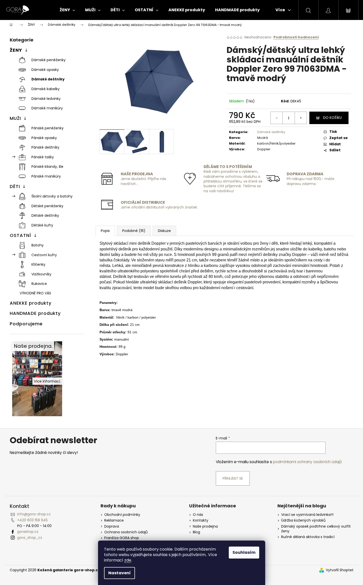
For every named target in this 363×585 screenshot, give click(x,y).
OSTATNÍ (20, 235)
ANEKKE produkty (30, 303)
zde (127, 560)
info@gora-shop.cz (34, 514)
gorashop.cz (27, 531)
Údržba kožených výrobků (303, 520)
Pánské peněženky (47, 128)
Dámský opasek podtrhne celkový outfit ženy (316, 529)
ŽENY (16, 50)
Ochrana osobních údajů (126, 532)
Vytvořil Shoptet (340, 570)
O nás (198, 514)
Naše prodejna (205, 526)
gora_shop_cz (29, 537)
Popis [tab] (105, 230)
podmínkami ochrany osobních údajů (307, 461)
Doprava (111, 526)
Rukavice (39, 283)
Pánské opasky (44, 137)
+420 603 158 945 (32, 520)
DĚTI (15, 186)
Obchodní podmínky (122, 514)
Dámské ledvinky (46, 98)
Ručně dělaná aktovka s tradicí (308, 537)
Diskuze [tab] (164, 230)
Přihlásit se (233, 478)
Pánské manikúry (46, 176)
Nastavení (119, 573)
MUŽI (15, 118)
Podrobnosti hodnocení (296, 37)
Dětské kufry (42, 225)
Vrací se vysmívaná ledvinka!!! (307, 514)
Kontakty (200, 520)
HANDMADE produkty (35, 313)
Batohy (37, 245)
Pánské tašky (42, 157)
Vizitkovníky (41, 274)
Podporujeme (26, 324)
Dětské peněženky (47, 205)
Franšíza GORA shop (121, 538)
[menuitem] (67, 10)
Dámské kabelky (45, 88)
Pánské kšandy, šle (47, 166)
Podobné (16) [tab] (133, 230)
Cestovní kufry (44, 254)
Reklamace (114, 520)
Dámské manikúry (47, 108)
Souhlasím (244, 552)
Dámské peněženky (48, 59)
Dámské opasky (45, 69)
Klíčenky (38, 264)
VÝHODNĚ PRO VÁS (35, 293)
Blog (196, 532)
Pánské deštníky (45, 147)
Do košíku (332, 117)
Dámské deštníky (48, 79)
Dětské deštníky (45, 215)
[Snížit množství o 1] (277, 118)
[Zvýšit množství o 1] (301, 118)
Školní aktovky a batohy (52, 196)
